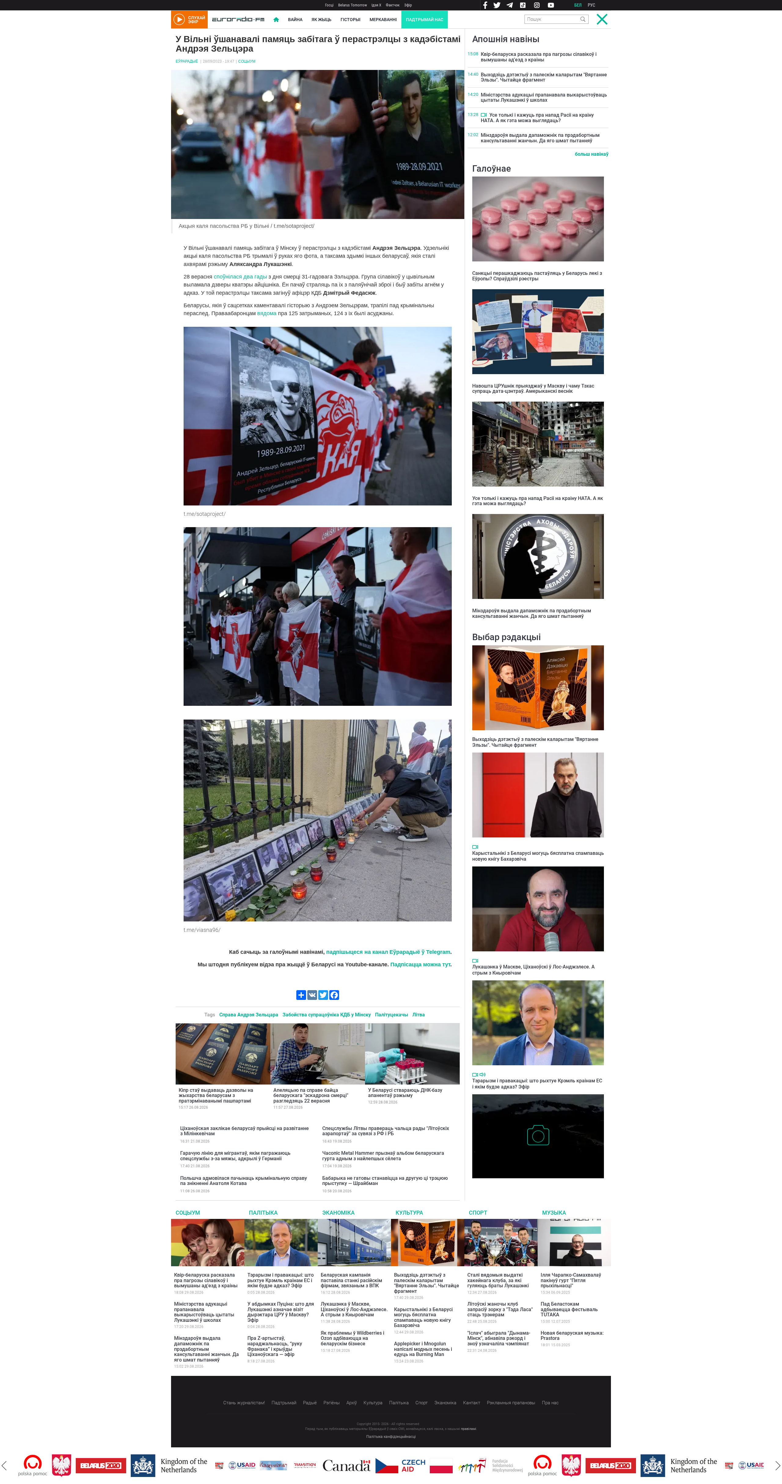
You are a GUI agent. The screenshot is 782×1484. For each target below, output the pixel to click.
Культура (409, 1212)
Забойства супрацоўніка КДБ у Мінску (327, 1015)
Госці (329, 5)
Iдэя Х (376, 5)
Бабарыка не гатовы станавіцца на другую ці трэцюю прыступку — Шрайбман (385, 1181)
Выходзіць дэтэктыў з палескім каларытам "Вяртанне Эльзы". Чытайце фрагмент (544, 77)
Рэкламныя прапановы (511, 1403)
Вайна (295, 19)
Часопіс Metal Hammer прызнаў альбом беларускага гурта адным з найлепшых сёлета (383, 1155)
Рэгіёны (331, 1403)
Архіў (351, 1403)
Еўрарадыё (187, 61)
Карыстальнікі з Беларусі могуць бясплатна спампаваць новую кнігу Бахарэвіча (423, 1318)
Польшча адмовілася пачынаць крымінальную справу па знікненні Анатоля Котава (243, 1181)
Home (276, 19)
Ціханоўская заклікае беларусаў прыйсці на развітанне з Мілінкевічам (244, 1131)
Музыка (554, 1212)
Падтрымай (284, 1403)
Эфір (408, 5)
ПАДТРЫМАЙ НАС (424, 19)
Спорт (478, 1212)
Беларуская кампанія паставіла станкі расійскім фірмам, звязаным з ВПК (351, 1280)
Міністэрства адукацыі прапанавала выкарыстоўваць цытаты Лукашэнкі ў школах (544, 97)
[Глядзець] (484, 115)
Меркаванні (383, 19)
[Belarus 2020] (67, 1465)
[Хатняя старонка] (238, 19)
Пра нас (550, 1403)
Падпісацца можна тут (420, 964)
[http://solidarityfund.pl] (457, 1465)
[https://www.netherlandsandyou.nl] (137, 1465)
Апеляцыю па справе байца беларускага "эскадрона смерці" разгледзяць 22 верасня (310, 1095)
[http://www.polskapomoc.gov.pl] (509, 1465)
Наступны (778, 1465)
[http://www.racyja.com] (185, 1465)
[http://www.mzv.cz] (271, 1465)
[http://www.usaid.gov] (208, 1465)
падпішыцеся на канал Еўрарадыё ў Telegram (388, 952)
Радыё (310, 1403)
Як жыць (321, 19)
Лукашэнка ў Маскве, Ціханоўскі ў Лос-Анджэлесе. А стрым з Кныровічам (354, 1309)
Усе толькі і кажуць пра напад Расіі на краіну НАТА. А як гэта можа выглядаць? (537, 117)
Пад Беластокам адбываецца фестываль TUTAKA (569, 1309)
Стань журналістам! (244, 1403)
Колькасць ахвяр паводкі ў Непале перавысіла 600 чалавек (537, 1184)
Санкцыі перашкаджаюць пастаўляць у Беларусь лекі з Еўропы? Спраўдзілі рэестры (537, 276)
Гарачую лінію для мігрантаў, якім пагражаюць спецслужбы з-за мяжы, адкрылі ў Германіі (235, 1155)
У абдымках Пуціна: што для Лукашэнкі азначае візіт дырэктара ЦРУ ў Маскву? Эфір (280, 1312)
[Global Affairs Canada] (313, 1465)
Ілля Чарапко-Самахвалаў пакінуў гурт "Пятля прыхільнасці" (571, 1280)
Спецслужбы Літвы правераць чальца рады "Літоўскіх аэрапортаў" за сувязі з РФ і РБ (385, 1131)
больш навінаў (591, 154)
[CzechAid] (367, 1465)
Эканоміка (338, 1212)
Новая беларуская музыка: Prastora (572, 1335)
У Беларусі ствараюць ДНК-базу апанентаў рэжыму (405, 1093)
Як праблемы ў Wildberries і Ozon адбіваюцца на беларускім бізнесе (352, 1338)
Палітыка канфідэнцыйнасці (391, 1437)
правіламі (468, 1429)
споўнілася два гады (239, 277)
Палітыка (263, 1212)
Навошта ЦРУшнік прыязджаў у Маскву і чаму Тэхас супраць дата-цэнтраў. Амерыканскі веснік (533, 388)
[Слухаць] (482, 1075)
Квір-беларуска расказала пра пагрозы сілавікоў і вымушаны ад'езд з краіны (539, 57)
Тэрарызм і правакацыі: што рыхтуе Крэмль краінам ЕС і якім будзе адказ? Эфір (280, 1280)
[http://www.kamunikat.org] (239, 1465)
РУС (591, 5)
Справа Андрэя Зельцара (248, 1015)
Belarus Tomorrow (352, 5)
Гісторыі (350, 19)
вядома (266, 313)
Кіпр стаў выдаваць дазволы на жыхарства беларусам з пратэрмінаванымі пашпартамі (216, 1095)
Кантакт (471, 1403)
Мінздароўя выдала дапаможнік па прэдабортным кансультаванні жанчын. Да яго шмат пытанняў (540, 138)
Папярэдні (4, 1465)
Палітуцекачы (391, 1015)
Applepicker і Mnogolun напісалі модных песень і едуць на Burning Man (423, 1349)
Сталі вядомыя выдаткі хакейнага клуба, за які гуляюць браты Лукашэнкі (498, 1280)
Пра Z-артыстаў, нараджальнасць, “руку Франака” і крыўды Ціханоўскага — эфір (274, 1346)
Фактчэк (393, 5)
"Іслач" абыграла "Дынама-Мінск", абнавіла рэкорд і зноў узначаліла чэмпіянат (498, 1338)
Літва (418, 1015)
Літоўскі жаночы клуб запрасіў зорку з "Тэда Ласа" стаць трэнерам (500, 1309)
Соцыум (246, 61)
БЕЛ (578, 5)
